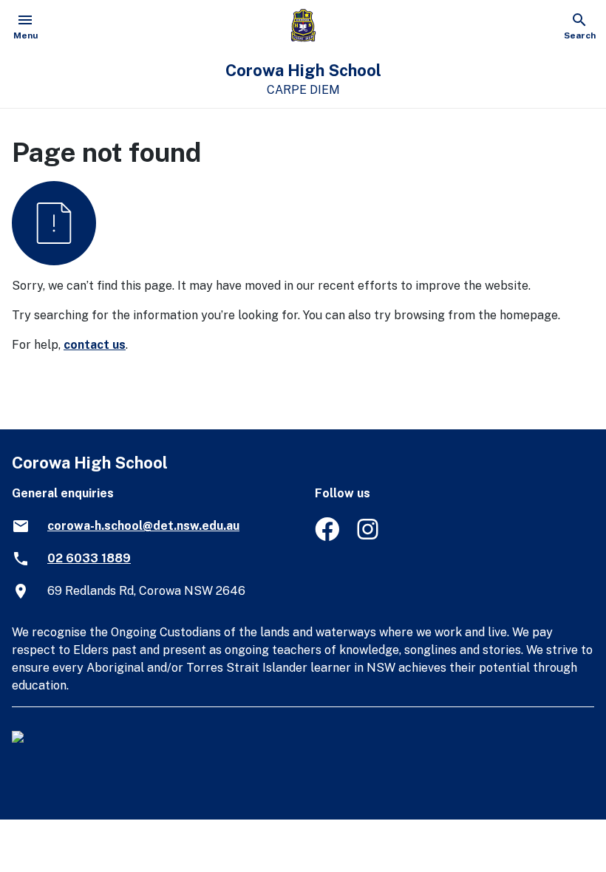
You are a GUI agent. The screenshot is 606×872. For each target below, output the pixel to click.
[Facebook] (327, 537)
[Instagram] (369, 537)
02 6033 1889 (89, 558)
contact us (95, 345)
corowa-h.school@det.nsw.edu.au (143, 526)
